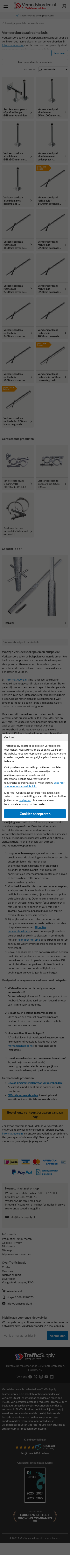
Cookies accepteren (35, 814)
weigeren (25, 800)
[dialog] (35, 777)
